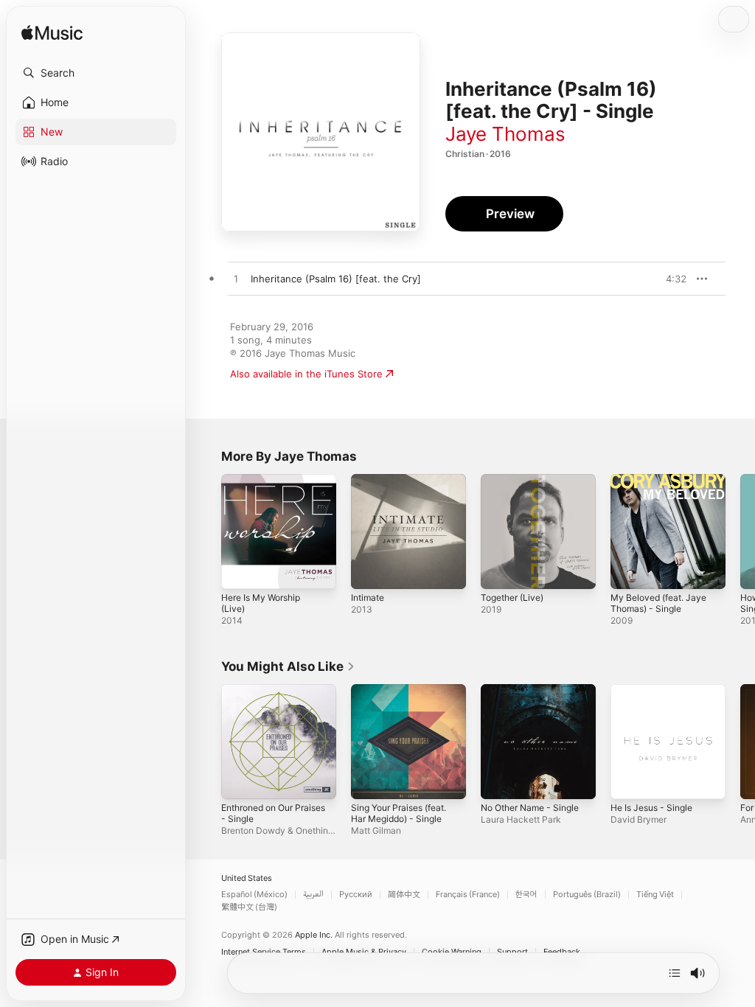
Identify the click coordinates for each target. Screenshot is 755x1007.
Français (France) (468, 895)
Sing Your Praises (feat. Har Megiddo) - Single (398, 813)
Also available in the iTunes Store (306, 374)
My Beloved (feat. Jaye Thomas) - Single (658, 603)
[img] (52, 33)
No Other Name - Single (530, 807)
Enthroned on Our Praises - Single (273, 813)
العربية (313, 895)
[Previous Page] (206, 531)
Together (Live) (512, 597)
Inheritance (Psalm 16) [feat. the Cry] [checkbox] (336, 279)
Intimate (367, 597)
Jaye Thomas (505, 133)
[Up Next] (674, 973)
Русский (355, 895)
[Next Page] (740, 531)
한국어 (526, 895)
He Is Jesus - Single (651, 807)
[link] (288, 666)
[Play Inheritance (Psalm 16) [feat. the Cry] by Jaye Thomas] (236, 279)
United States (246, 878)
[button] (95, 73)
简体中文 (404, 895)
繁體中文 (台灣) (249, 907)
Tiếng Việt (655, 895)
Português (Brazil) (587, 895)
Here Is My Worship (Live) (260, 603)
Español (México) (254, 895)
